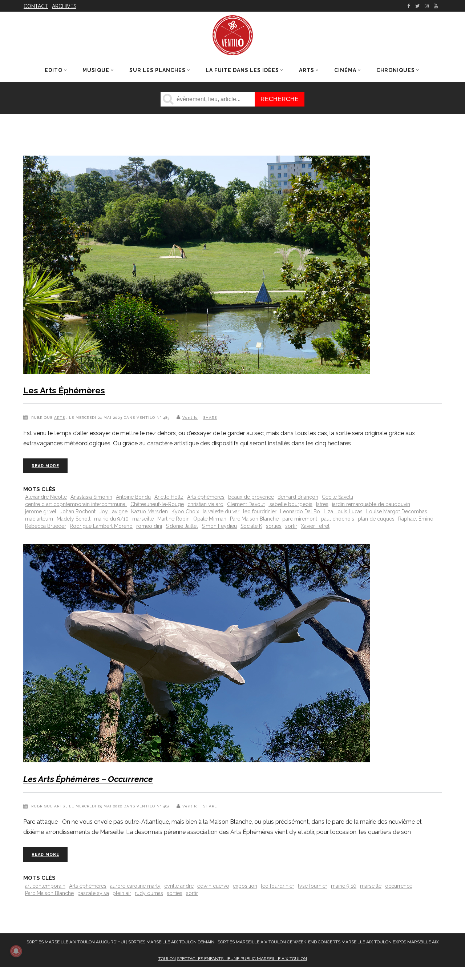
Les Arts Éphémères (64, 390)
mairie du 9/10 (111, 519)
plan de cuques (376, 519)
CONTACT (36, 6)
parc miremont (299, 519)
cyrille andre (179, 886)
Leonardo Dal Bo (300, 511)
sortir (291, 526)
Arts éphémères (206, 497)
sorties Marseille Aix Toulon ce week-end (267, 941)
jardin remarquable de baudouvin (371, 504)
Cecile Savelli (337, 497)
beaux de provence (251, 497)
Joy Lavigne (113, 511)
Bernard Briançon (298, 497)
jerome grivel (40, 511)
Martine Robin (173, 519)
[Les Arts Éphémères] (196, 266)
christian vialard (205, 504)
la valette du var (221, 511)
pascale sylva (93, 893)
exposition (245, 886)
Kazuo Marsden (149, 511)
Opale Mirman (209, 519)
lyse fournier (312, 886)
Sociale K (251, 526)
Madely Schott (73, 519)
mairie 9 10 (343, 886)
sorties (274, 526)
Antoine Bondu (133, 497)
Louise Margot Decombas (396, 511)
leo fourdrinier (259, 511)
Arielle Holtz (168, 497)
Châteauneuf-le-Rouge (157, 504)
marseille (143, 519)
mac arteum (39, 519)
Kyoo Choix (185, 511)
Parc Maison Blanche (254, 519)
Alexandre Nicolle (46, 497)
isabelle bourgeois (290, 504)
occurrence (398, 886)
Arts (59, 418)
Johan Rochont (78, 511)
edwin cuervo (213, 886)
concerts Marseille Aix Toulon (355, 941)
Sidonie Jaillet (182, 526)
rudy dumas (149, 893)
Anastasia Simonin (91, 497)
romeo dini (149, 526)
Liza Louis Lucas (343, 511)
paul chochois (337, 519)
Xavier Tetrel (315, 526)
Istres (322, 504)
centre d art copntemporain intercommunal (76, 504)
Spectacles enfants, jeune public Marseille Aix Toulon (242, 958)
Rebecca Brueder (45, 526)
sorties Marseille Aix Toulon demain (171, 941)
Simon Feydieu (219, 526)
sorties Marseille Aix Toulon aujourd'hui (76, 941)
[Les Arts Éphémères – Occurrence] (196, 654)
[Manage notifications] (16, 951)
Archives (64, 6)
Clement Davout (246, 504)
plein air (122, 893)
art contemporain (45, 886)
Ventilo (190, 418)
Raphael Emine (415, 519)
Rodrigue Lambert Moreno (101, 526)
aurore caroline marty (135, 886)
